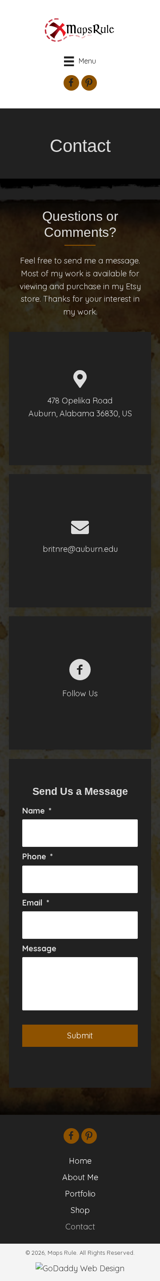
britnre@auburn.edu (80, 549)
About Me (80, 1177)
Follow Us (80, 693)
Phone (37, 856)
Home (80, 1161)
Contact (80, 1226)
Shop (80, 1210)
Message (39, 948)
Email (35, 903)
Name (37, 811)
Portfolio (80, 1194)
